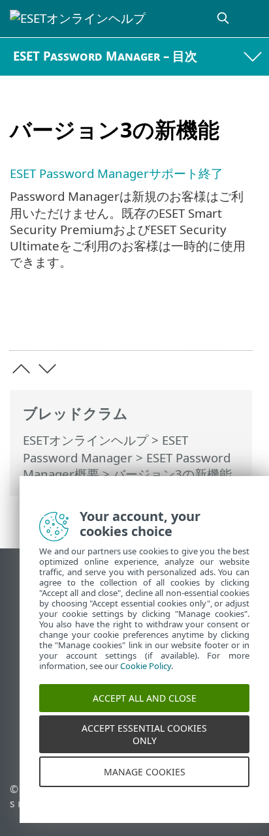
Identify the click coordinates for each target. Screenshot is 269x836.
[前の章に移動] (21, 368)
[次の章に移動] (47, 368)
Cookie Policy (145, 671)
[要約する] (236, 320)
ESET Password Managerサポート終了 (116, 173)
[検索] (224, 18)
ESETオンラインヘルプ (85, 440)
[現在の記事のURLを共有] (203, 320)
